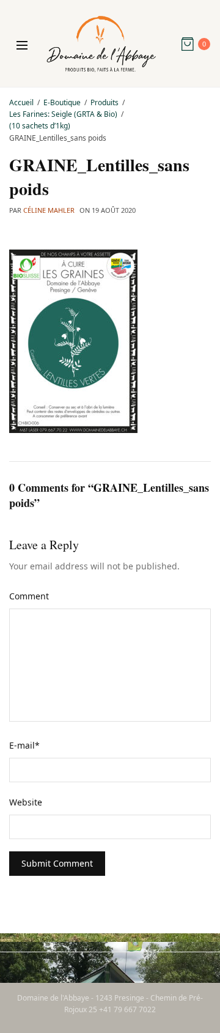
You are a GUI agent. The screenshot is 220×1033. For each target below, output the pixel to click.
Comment (29, 596)
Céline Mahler (49, 210)
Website (25, 802)
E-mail (24, 745)
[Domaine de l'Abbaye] (101, 44)
